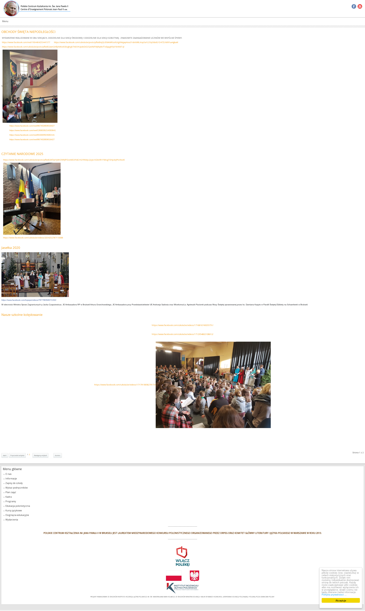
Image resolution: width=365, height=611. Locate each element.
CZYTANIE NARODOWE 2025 (22, 154)
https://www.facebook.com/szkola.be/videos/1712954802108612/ (182, 334)
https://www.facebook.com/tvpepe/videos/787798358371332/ (28, 300)
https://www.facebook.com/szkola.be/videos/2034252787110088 (33, 237)
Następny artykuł (40, 455)
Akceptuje (340, 600)
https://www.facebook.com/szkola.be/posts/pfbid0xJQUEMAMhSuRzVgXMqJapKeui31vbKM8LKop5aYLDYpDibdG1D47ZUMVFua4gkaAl (116, 42)
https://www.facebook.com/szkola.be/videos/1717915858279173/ (125, 384)
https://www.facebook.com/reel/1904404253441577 (26, 42)
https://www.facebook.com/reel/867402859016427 (32, 126)
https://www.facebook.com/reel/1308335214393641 (32, 130)
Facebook (354, 6)
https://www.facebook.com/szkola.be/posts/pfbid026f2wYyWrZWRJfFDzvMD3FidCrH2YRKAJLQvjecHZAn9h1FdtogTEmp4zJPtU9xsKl (64, 159)
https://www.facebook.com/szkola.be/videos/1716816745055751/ (182, 325)
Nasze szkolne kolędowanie (21, 314)
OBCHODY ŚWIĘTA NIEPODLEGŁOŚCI (28, 32)
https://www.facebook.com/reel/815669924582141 (32, 135)
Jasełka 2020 (10, 247)
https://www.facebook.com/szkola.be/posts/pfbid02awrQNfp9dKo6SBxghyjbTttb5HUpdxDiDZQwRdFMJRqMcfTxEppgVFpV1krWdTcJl (63, 46)
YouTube (360, 6)
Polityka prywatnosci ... (334, 594)
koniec (57, 455)
